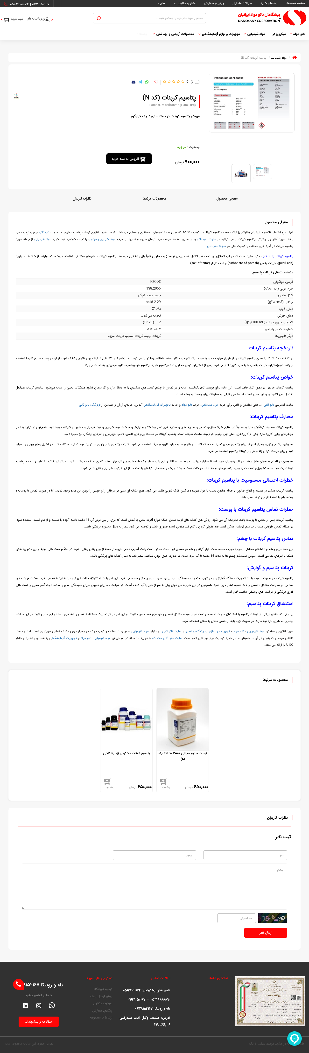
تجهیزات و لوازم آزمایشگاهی (221, 33)
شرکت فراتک (257, 1043)
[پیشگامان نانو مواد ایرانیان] (256, 18)
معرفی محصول (227, 198)
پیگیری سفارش (102, 1010)
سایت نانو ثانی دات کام (167, 638)
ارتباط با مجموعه (101, 1017)
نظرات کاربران (82, 198)
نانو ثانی (44, 232)
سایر (163, 3)
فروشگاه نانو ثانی (89, 404)
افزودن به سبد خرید (125, 158)
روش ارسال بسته (101, 996)
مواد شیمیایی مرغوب (101, 239)
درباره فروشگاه (102, 989)
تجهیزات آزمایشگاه (64, 638)
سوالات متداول (102, 1003)
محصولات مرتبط (154, 198)
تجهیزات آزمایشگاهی (157, 404)
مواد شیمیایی (256, 33)
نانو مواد (299, 33)
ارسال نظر (265, 932)
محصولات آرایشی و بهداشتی (175, 33)
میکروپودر (279, 33)
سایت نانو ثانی (206, 239)
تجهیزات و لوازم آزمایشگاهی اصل (208, 631)
